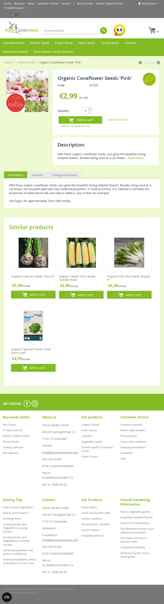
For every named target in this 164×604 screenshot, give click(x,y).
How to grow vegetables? (18, 507)
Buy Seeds (9, 424)
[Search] (103, 30)
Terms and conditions (133, 441)
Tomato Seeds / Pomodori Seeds (97, 449)
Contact (65, 3)
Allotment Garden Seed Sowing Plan (134, 554)
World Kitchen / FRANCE (95, 524)
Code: (61, 85)
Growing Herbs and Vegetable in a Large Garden (15, 528)
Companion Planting (132, 547)
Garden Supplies (91, 518)
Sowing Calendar (13, 447)
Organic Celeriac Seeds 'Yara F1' (33, 276)
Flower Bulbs (89, 507)
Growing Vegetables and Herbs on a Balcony (18, 552)
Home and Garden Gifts (95, 513)
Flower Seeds (64, 42)
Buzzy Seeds (85, 3)
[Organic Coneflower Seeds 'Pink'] (27, 91)
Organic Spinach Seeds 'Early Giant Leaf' (31, 351)
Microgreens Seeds (15, 51)
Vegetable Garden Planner (136, 517)
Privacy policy (128, 436)
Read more (135, 158)
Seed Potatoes (90, 530)
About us (19, 3)
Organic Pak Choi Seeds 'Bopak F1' (128, 278)
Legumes (131, 42)
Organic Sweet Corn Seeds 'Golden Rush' (77, 278)
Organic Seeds (39, 42)
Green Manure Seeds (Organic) (54, 51)
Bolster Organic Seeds (109, 3)
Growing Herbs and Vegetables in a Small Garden (16, 540)
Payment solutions (131, 424)
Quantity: (63, 111)
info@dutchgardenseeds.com (60, 452)
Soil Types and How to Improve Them (133, 539)
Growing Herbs (12, 518)
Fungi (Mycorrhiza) (92, 535)
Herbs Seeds (87, 42)
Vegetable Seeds (13, 42)
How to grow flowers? (16, 513)
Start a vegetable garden (135, 511)
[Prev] (140, 63)
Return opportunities (133, 430)
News (31, 3)
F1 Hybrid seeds (13, 8)
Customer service (47, 3)
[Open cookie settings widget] (7, 597)
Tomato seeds (110, 42)
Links (123, 458)
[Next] (158, 63)
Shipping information (133, 447)
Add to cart (85, 120)
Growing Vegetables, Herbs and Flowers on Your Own (19, 561)
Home (7, 3)
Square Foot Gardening (134, 523)
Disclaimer (126, 453)
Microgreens (10, 453)
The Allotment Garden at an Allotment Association (137, 530)
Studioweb (67, 589)
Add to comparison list (75, 126)
